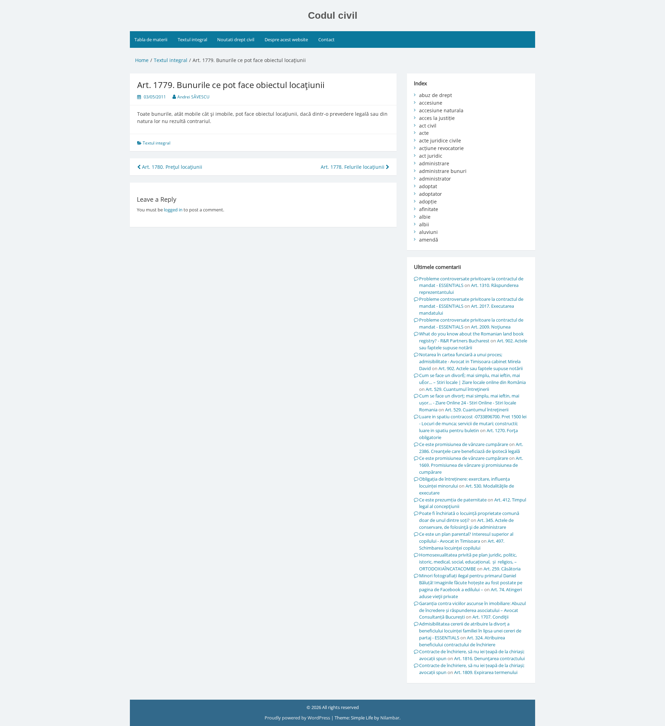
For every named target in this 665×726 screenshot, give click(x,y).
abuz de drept (435, 95)
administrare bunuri (443, 171)
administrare (434, 163)
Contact (326, 39)
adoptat (428, 186)
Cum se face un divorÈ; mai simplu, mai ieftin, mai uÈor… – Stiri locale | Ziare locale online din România (472, 378)
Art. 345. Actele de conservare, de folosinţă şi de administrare (466, 523)
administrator (435, 178)
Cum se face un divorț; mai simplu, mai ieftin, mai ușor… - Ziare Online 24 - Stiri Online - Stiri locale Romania (469, 403)
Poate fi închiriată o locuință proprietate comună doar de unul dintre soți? (469, 516)
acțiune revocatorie (441, 148)
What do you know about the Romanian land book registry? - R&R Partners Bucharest (471, 337)
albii (424, 224)
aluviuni (428, 232)
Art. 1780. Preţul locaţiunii (171, 167)
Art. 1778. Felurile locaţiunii (353, 167)
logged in (173, 210)
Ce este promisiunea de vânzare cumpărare (463, 444)
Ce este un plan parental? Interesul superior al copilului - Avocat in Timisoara (466, 537)
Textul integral (192, 39)
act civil (427, 125)
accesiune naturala (441, 110)
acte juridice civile (440, 140)
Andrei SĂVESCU (193, 97)
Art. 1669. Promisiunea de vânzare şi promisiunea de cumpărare (471, 465)
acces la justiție (437, 118)
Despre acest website (286, 39)
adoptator (430, 194)
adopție (428, 201)
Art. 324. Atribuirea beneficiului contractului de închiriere (462, 641)
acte (424, 133)
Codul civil (332, 15)
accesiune (430, 102)
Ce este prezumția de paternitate (453, 500)
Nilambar (389, 718)
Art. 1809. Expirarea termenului (485, 672)
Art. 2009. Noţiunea (491, 327)
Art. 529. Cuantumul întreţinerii (457, 389)
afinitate (428, 209)
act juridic (430, 155)
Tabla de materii (150, 39)
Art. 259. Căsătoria (502, 569)
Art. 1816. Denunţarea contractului (489, 658)
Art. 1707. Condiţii (490, 617)
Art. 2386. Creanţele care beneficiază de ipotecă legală (471, 447)
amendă (428, 239)
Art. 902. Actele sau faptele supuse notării (480, 368)
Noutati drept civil (235, 39)
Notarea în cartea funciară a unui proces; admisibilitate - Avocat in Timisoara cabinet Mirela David (470, 361)
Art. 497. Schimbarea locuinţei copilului (461, 544)
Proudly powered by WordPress (298, 718)
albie (425, 216)
